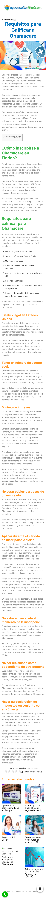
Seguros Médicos (9, 20)
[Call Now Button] (5, 894)
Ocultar (18, 137)
